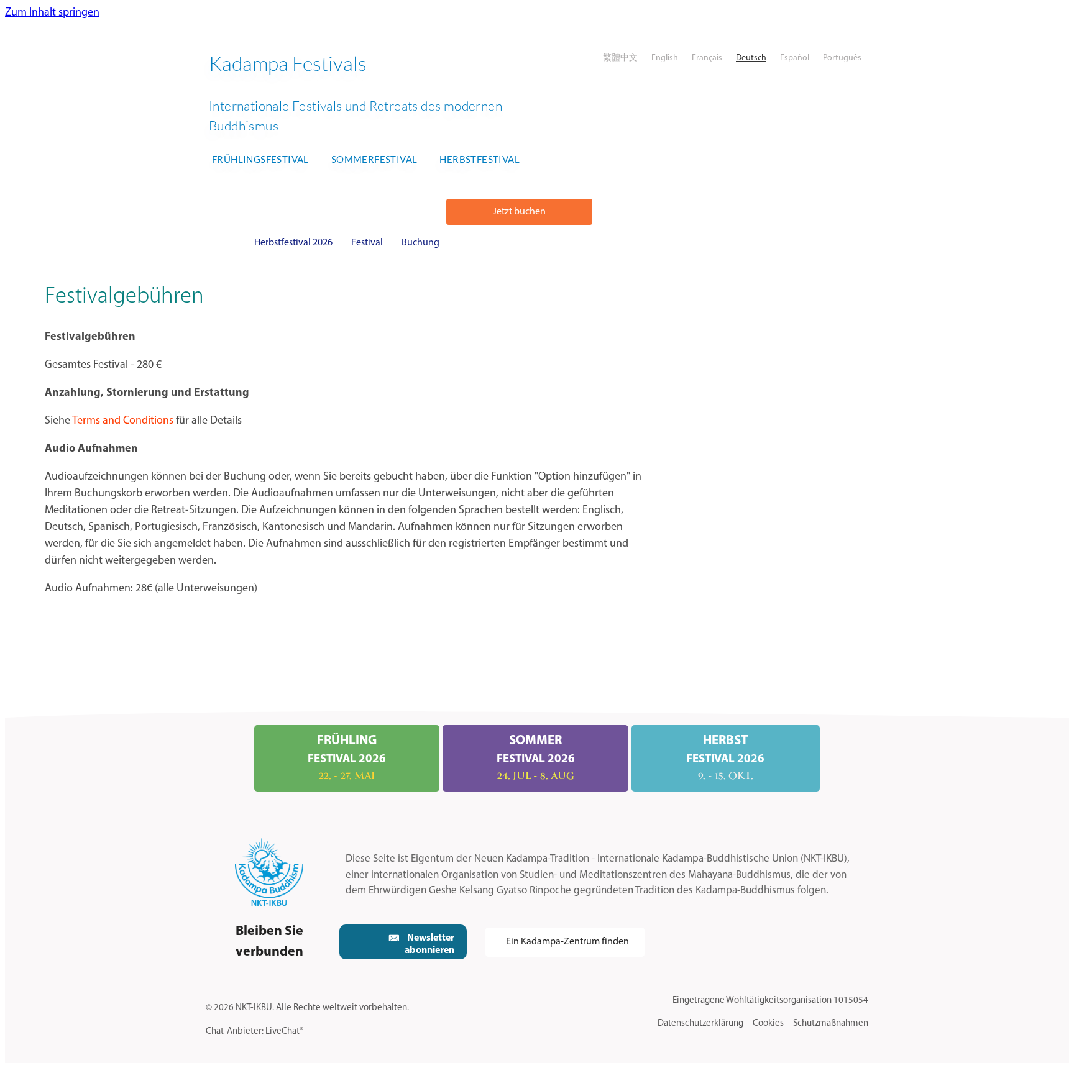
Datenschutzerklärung (700, 1023)
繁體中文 (620, 58)
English (664, 58)
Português (842, 58)
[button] (519, 212)
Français (707, 58)
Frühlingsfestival (260, 159)
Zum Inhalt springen (52, 13)
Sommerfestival (374, 159)
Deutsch (751, 58)
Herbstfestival (479, 159)
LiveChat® (284, 1031)
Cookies (768, 1023)
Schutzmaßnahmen (830, 1023)
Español (794, 58)
